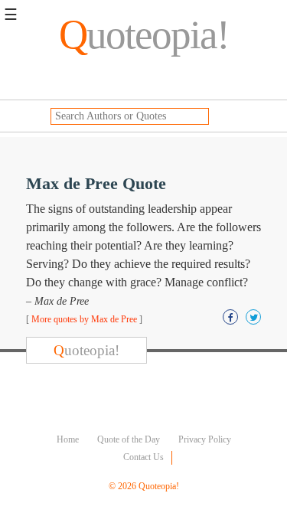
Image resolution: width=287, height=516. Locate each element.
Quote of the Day (128, 439)
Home (68, 439)
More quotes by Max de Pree (84, 319)
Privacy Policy (204, 439)
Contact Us (143, 457)
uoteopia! (144, 34)
